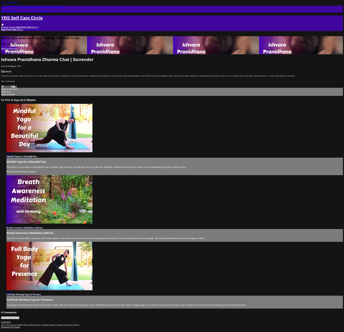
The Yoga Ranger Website (12, 325)
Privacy (37, 325)
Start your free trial (9, 48)
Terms (31, 325)
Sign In (19, 30)
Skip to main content (10, 2)
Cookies (45, 325)
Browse (5, 27)
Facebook (5, 86)
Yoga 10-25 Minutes (9, 66)
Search (12, 27)
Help (26, 325)
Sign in (35, 27)
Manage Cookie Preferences (61, 325)
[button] (2, 25)
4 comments (6, 71)
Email (14, 86)
